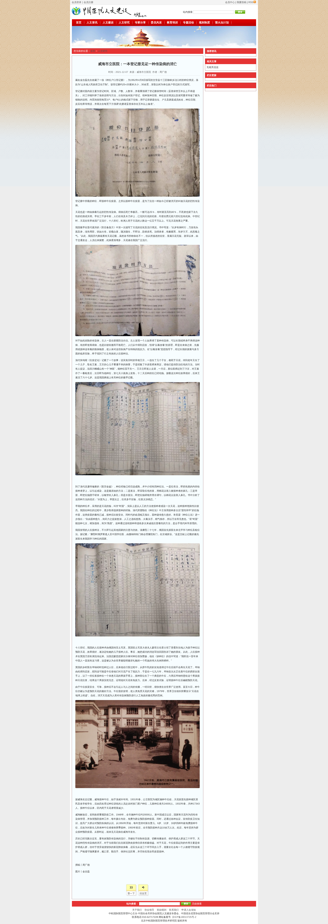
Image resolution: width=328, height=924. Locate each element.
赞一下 (131, 893)
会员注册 (88, 2)
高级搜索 (197, 903)
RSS (250, 2)
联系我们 (174, 909)
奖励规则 (161, 909)
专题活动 (188, 22)
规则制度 (204, 22)
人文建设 (108, 22)
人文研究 (124, 22)
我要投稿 (241, 2)
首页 (78, 22)
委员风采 (156, 22)
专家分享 (140, 22)
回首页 (143, 893)
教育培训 (172, 22)
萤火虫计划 (222, 22)
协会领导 (149, 909)
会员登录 (76, 2)
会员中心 (230, 2)
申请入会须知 (188, 909)
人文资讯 (92, 22)
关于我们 (137, 909)
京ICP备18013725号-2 (184, 917)
